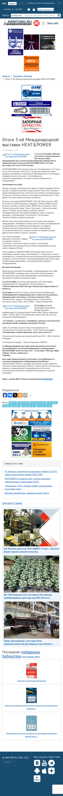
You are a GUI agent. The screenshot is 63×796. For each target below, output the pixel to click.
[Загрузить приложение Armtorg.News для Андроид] (37, 770)
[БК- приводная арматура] (31, 63)
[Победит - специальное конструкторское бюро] (47, 42)
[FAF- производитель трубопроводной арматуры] (31, 92)
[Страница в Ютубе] (44, 762)
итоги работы (52, 403)
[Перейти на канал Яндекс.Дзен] (51, 770)
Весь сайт (53, 23)
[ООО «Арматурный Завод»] (15, 42)
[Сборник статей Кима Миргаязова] (31, 670)
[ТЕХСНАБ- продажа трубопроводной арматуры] (31, 108)
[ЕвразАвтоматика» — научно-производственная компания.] (21, 449)
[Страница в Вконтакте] (37, 762)
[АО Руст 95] (21, 433)
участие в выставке (44, 406)
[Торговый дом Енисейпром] (31, 417)
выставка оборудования (11, 406)
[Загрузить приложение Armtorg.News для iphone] (44, 770)
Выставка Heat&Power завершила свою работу (27, 493)
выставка (12, 403)
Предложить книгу (31, 656)
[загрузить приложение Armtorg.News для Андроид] (29, 9)
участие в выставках (38, 403)
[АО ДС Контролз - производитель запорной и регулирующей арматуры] (31, 42)
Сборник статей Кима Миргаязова (31, 681)
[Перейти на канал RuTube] (37, 778)
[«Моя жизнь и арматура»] (31, 695)
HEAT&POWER (23, 403)
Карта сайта (54, 757)
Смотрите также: (12, 503)
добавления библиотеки (21, 654)
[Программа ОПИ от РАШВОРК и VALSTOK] (32, 124)
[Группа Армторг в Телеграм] (51, 762)
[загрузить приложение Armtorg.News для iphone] (34, 9)
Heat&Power (47, 379)
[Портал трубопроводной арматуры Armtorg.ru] (17, 23)
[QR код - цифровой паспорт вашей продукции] (42, 449)
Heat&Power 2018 (28, 406)
